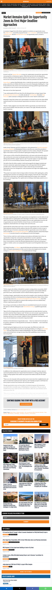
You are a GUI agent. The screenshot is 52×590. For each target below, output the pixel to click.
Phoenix (28, 5)
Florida (48, 5)
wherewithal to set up (28, 306)
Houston (4, 5)
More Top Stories (26, 571)
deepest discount (16, 74)
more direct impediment (16, 250)
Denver (44, 4)
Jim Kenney (6, 233)
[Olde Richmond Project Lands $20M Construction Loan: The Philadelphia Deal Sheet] (26, 462)
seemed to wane (7, 34)
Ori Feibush (17, 247)
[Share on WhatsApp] (45, 588)
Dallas (34, 4)
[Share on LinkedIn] (6, 588)
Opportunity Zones (46, 12)
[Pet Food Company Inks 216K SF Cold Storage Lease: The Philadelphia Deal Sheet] (26, 500)
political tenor (9, 32)
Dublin (48, 4)
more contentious (32, 32)
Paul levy (27, 413)
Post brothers (32, 413)
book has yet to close (21, 34)
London (9, 5)
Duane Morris (6, 82)
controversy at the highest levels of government (28, 298)
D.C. (29, 6)
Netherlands (25, 6)
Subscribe (48, 1)
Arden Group (13, 412)
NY (18, 5)
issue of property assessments (20, 231)
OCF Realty (16, 413)
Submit (43, 424)
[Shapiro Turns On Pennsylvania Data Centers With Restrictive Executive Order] (10, 481)
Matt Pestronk (11, 413)
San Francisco (42, 5)
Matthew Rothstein (21, 28)
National (15, 5)
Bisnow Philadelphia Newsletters (13, 513)
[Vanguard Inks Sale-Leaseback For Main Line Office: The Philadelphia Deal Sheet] (10, 442)
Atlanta (4, 4)
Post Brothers (33, 95)
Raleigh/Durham (34, 5)
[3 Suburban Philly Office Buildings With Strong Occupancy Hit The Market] (41, 481)
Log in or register (26, 404)
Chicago (30, 4)
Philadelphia (23, 5)
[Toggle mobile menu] (2, 1)
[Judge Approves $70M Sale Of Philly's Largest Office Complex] (26, 481)
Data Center (39, 4)
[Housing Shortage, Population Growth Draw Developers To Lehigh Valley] (10, 500)
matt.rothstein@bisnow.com (24, 409)
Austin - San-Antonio (12, 4)
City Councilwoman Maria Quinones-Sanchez (34, 412)
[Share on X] (19, 588)
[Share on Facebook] (32, 588)
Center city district (20, 412)
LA (11, 5)
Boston (19, 4)
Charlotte (24, 4)
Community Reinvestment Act (11, 95)
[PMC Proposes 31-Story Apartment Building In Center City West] (41, 442)
